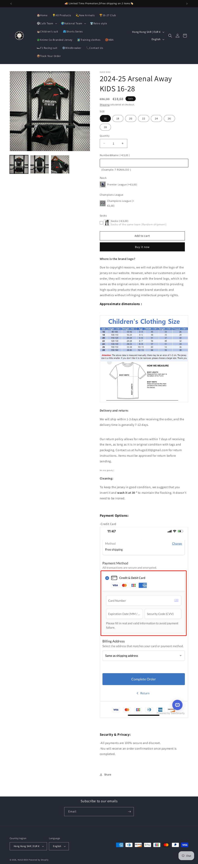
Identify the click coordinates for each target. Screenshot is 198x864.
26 (169, 118)
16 (105, 118)
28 (105, 127)
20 (130, 118)
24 (156, 118)
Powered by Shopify (39, 859)
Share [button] (107, 774)
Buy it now (142, 247)
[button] (46, 23)
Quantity (104, 135)
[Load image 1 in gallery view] (19, 164)
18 (117, 118)
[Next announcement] (187, 3)
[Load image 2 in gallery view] (39, 164)
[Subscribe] (129, 811)
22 (143, 118)
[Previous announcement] (11, 3)
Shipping (105, 104)
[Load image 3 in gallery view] (60, 164)
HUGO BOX (23, 859)
